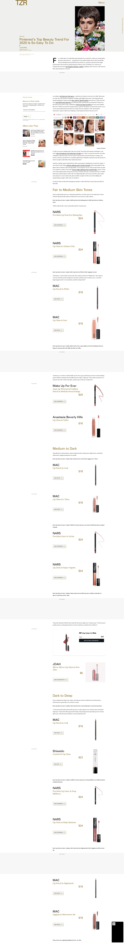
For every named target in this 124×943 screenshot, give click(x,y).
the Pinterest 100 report (67, 96)
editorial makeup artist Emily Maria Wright (68, 153)
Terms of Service (42, 119)
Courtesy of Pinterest (101, 148)
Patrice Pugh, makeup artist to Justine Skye (84, 169)
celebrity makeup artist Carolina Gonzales (78, 165)
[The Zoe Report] (21, 2)
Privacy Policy (26, 120)
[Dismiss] (122, 923)
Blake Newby (23, 47)
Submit (25, 116)
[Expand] (113, 923)
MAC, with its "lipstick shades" (80, 100)
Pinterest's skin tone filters (84, 104)
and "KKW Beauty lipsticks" (63, 102)
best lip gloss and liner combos (74, 66)
